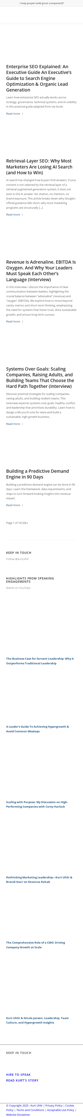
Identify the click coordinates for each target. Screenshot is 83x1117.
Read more (13, 113)
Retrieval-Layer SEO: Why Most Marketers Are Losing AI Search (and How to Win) (39, 167)
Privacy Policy (54, 1105)
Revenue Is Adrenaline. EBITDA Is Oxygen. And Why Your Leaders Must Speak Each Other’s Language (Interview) (41, 270)
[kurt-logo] (34, 15)
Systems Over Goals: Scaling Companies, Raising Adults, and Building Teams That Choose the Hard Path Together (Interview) (40, 377)
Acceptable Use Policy (60, 1110)
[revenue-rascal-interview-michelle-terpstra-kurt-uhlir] (41, 243)
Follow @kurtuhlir (17, 559)
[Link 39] (41, 936)
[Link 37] (41, 870)
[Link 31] (41, 652)
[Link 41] (41, 1011)
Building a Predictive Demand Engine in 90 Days (37, 474)
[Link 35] (41, 795)
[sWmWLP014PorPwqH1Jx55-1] (41, 452)
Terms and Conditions (30, 1110)
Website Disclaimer (18, 1115)
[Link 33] (41, 720)
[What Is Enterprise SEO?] (41, 48)
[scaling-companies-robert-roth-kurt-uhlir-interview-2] (41, 350)
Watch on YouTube (18, 588)
